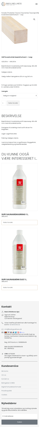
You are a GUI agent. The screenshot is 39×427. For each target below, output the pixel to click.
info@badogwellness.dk (13, 329)
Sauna (18, 13)
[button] (34, 19)
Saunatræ (25, 13)
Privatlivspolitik (7, 391)
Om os (4, 375)
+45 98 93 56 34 (14, 325)
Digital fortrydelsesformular (11, 387)
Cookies (4, 395)
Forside (4, 13)
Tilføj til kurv (13, 103)
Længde (5, 91)
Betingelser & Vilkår (8, 383)
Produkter (11, 13)
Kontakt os (5, 379)
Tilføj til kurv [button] (8, 222)
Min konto (5, 371)
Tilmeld (19, 422)
